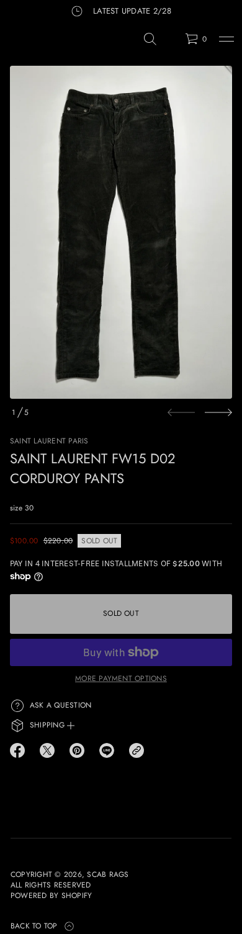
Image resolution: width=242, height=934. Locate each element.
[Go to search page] (150, 39)
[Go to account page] (171, 42)
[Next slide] (218, 412)
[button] (150, 39)
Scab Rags (107, 875)
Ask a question (60, 705)
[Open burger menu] (226, 39)
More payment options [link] (121, 678)
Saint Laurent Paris (49, 441)
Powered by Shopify (51, 896)
